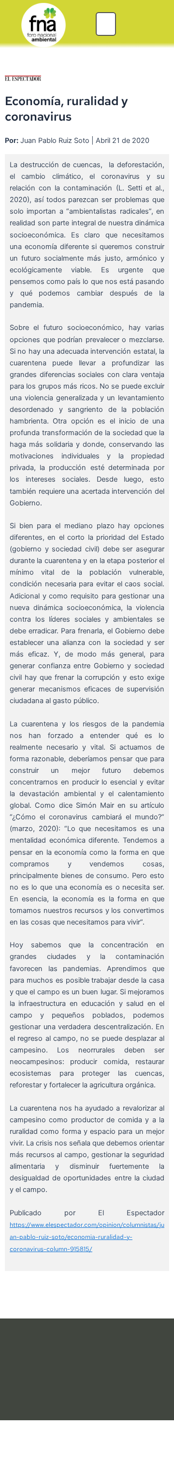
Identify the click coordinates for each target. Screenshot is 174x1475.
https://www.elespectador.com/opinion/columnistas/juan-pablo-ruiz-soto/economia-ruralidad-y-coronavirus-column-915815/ (87, 1237)
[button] (106, 24)
